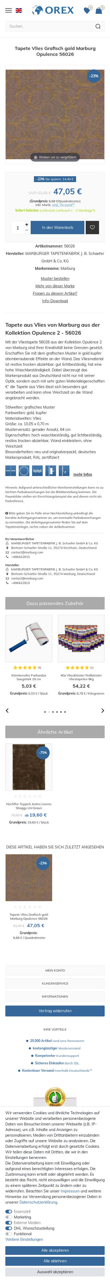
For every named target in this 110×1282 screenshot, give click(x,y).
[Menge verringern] (26, 230)
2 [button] (49, 712)
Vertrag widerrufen (55, 1010)
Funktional (23, 1233)
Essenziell (22, 1211)
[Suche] (98, 26)
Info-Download (55, 301)
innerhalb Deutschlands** (57, 1071)
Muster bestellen (55, 278)
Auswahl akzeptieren (55, 1272)
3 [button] (53, 712)
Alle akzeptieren (55, 1250)
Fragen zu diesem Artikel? (55, 293)
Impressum (70, 1191)
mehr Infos (82, 474)
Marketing (22, 1217)
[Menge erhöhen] (26, 225)
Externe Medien (27, 1222)
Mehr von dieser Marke (55, 286)
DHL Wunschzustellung (34, 1228)
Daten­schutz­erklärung (38, 1202)
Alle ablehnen (55, 1261)
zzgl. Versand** (63, 205)
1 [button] (45, 712)
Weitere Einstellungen (24, 1239)
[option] (29, 655)
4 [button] (57, 712)
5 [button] (61, 712)
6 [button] (65, 712)
